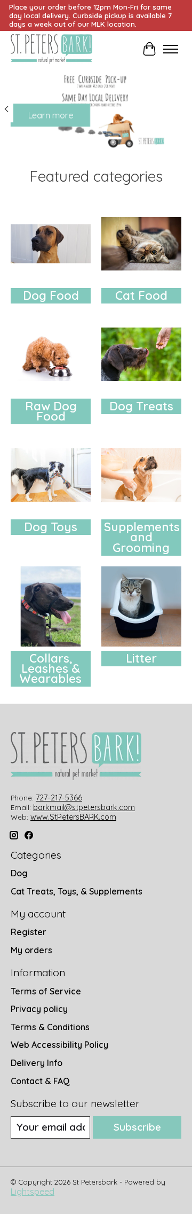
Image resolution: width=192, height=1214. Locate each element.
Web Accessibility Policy (59, 1044)
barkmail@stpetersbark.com (84, 807)
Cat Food (141, 295)
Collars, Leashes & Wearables (51, 668)
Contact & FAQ (40, 1081)
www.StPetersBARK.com (73, 817)
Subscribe (137, 1126)
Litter (141, 658)
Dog (19, 873)
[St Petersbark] (51, 49)
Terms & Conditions (50, 1027)
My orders (31, 950)
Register (28, 932)
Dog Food (51, 295)
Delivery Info (36, 1062)
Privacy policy (39, 1008)
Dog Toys (50, 526)
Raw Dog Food (51, 411)
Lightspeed (32, 1191)
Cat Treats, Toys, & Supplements (76, 891)
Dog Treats (141, 406)
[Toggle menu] (170, 49)
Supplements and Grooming (142, 537)
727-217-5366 (59, 798)
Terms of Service (46, 991)
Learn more (50, 115)
